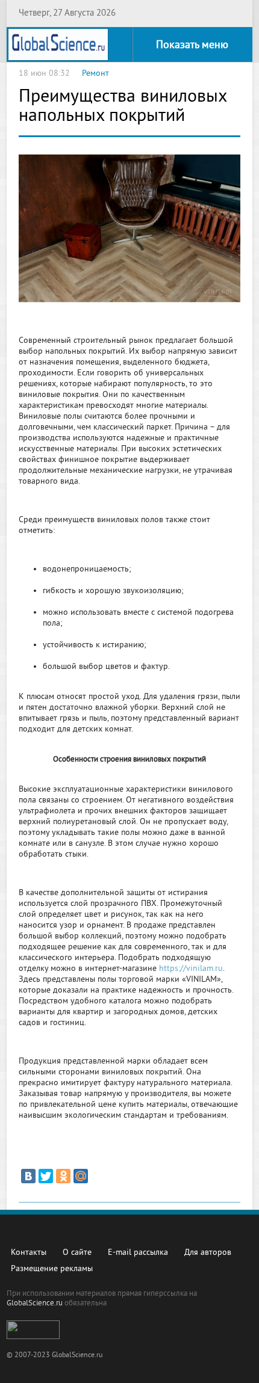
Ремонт (95, 74)
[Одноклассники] (63, 1176)
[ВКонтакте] (28, 1176)
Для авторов (207, 1253)
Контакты (28, 1253)
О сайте (77, 1253)
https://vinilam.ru (191, 969)
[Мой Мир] (80, 1176)
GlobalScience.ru (35, 1303)
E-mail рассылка (138, 1253)
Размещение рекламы (52, 1269)
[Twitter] (46, 1176)
